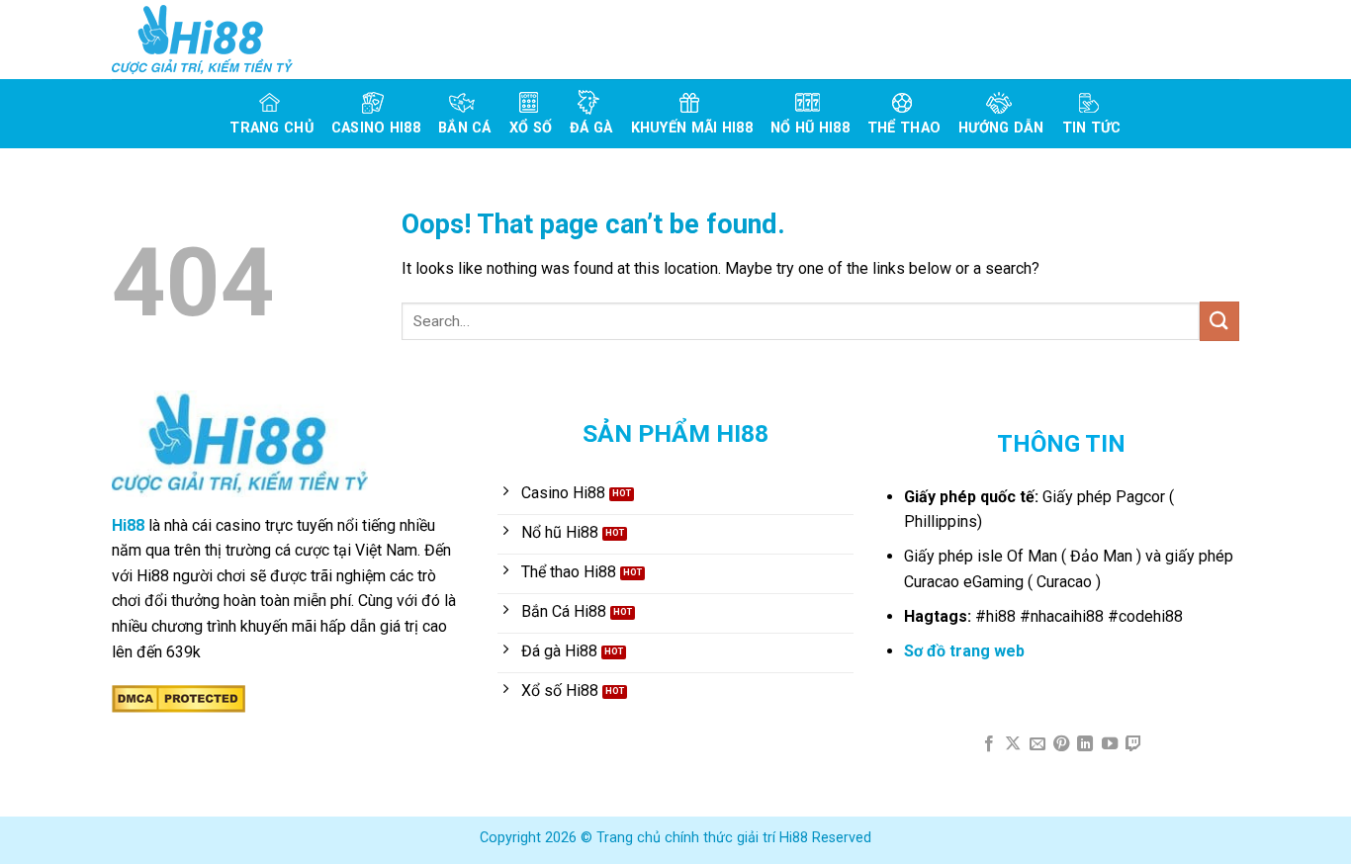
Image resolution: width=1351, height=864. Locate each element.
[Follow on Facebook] (988, 744)
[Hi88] (211, 39)
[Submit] (1219, 321)
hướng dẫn (1001, 128)
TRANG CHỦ (271, 128)
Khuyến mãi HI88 (692, 128)
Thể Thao (904, 128)
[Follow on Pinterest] (1061, 744)
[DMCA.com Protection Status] (178, 697)
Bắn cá (465, 128)
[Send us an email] (1036, 744)
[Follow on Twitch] (1133, 744)
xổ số (530, 128)
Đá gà (591, 128)
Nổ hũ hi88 (810, 128)
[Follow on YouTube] (1110, 744)
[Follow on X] (1013, 744)
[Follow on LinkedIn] (1085, 744)
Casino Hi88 (375, 128)
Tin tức (1092, 128)
